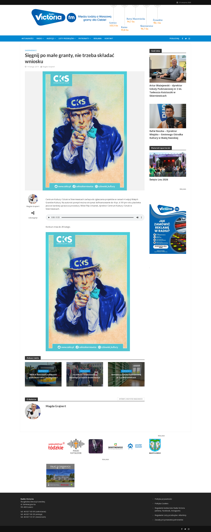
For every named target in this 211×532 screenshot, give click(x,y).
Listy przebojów (66, 38)
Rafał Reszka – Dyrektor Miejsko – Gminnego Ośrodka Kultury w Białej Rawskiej (166, 134)
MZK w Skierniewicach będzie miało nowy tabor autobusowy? (43, 375)
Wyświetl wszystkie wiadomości (131, 399)
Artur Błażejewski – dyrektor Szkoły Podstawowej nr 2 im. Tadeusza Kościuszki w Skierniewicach (165, 90)
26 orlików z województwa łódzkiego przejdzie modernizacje (84, 375)
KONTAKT (109, 38)
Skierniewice (31, 50)
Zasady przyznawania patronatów (169, 519)
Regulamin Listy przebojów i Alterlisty (170, 515)
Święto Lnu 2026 (158, 179)
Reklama (97, 38)
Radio (39, 38)
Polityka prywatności (163, 499)
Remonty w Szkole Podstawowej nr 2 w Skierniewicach (126, 375)
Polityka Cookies (161, 503)
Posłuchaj (174, 38)
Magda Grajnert (48, 66)
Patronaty (84, 38)
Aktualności (27, 38)
